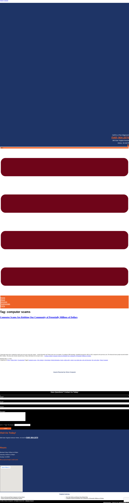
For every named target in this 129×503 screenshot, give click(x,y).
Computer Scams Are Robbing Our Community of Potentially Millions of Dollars (39, 317)
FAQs (2, 306)
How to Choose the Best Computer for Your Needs (13, 497)
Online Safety (14, 360)
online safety (67, 360)
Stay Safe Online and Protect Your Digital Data (77, 497)
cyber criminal (40, 360)
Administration (107, 502)
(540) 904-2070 (120, 137)
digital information (55, 360)
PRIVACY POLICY (30, 501)
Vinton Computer (4, 0)
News (8, 360)
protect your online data (76, 360)
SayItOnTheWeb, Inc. (123, 502)
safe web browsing (86, 360)
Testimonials (5, 304)
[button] (64, 221)
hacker (61, 360)
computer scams (32, 360)
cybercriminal (47, 360)
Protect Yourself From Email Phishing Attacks (11, 498)
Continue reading (67, 356)
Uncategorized (21, 360)
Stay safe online (95, 360)
